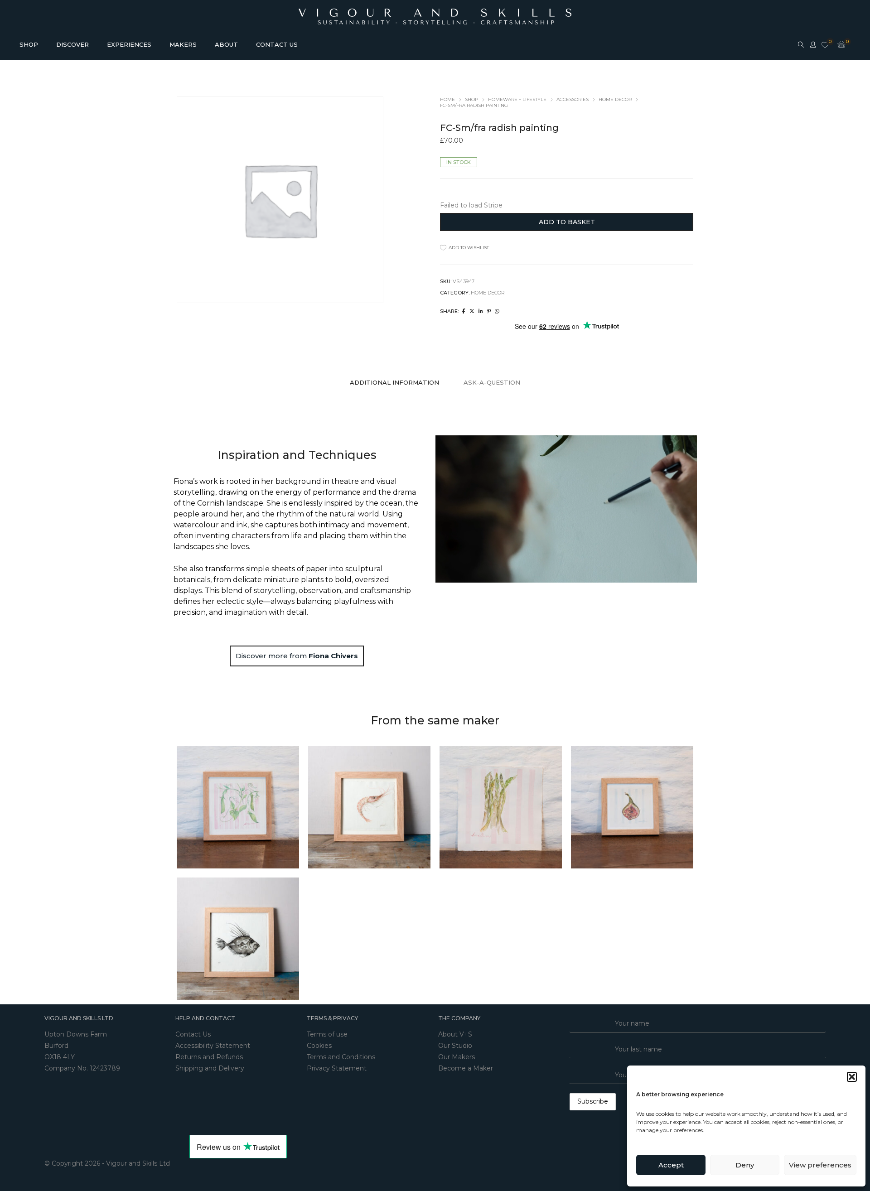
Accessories (572, 99)
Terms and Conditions (341, 1057)
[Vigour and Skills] (435, 13)
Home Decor (615, 99)
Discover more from (297, 655)
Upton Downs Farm (75, 1034)
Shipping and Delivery (209, 1068)
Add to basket (567, 222)
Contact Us (193, 1034)
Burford (56, 1046)
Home (447, 99)
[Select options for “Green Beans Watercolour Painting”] (229, 807)
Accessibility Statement (212, 1046)
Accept (671, 1165)
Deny (744, 1165)
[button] (851, 1076)
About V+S (455, 1034)
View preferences (820, 1165)
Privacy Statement (337, 1068)
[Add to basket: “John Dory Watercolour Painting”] (229, 939)
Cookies (319, 1046)
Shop (471, 99)
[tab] (394, 382)
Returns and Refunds (209, 1057)
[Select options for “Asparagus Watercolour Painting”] (492, 807)
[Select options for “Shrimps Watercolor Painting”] (360, 807)
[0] (825, 45)
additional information (394, 382)
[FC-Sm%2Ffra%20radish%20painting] (464, 311)
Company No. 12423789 (82, 1068)
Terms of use (327, 1034)
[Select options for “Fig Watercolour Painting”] (623, 807)
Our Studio (455, 1046)
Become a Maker (465, 1068)
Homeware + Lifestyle (517, 99)
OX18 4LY (59, 1057)
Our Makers (456, 1057)
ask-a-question (492, 382)
